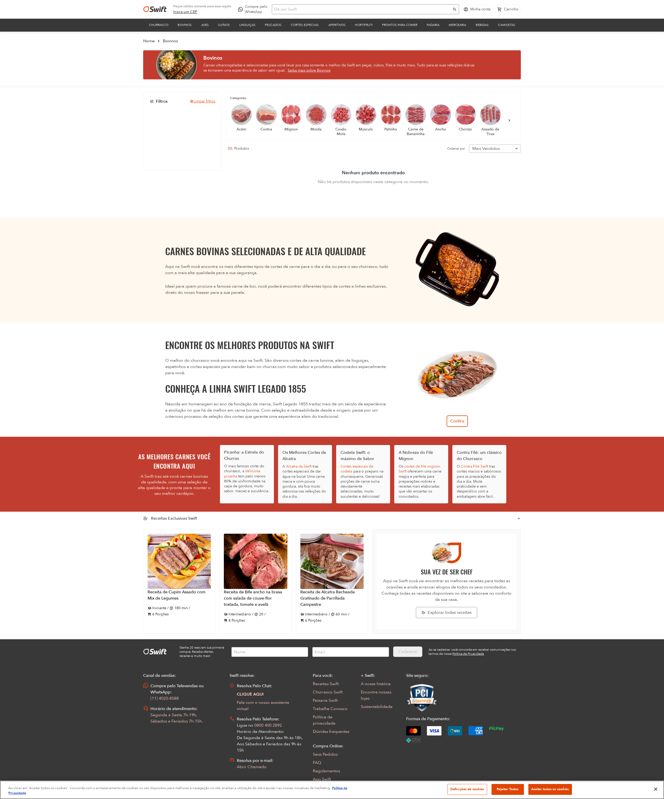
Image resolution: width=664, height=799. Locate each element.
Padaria (433, 25)
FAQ (317, 763)
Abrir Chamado (251, 767)
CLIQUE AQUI (250, 694)
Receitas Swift (326, 684)
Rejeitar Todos (508, 789)
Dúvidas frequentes (331, 731)
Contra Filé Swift (474, 466)
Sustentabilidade (376, 707)
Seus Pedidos (325, 754)
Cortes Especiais (305, 25)
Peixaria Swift (325, 700)
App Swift (322, 779)
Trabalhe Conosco (330, 709)
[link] (185, 12)
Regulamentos (326, 771)
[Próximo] (509, 120)
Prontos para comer (399, 25)
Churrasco (158, 25)
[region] (332, 790)
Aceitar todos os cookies (550, 789)
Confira (457, 421)
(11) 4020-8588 (164, 698)
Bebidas (482, 25)
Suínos (224, 25)
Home (149, 41)
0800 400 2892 (268, 725)
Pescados (273, 25)
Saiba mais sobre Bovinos (309, 70)
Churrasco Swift (328, 692)
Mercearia (457, 25)
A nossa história (376, 684)
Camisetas (506, 25)
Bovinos (185, 25)
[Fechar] (655, 789)
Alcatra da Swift (299, 466)
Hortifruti (364, 25)
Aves (205, 25)
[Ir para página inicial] (155, 9)
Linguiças (247, 25)
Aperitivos (336, 25)
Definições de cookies (467, 789)
